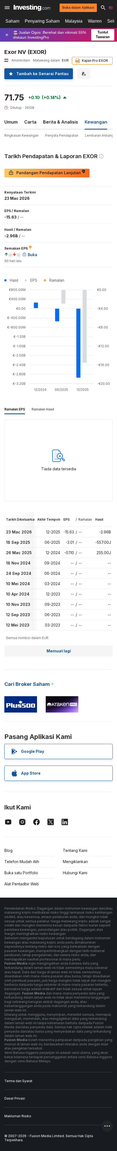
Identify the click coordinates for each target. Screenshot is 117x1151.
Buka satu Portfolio (21, 872)
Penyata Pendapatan (61, 135)
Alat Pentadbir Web (21, 884)
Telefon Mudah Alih (21, 861)
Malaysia (73, 21)
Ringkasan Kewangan (21, 135)
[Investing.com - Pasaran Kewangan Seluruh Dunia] (32, 7)
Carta (30, 122)
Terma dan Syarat (18, 1081)
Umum (11, 122)
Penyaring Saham (42, 21)
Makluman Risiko (17, 1116)
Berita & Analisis (60, 122)
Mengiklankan (75, 861)
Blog (8, 850)
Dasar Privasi (14, 1098)
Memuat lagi (59, 651)
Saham (12, 21)
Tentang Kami (75, 850)
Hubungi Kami (75, 872)
